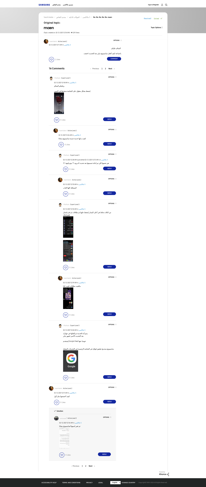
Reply (110, 119)
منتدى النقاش (56, 5)
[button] (117, 40)
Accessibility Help (49, 483)
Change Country (128, 483)
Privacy (89, 483)
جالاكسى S (67, 45)
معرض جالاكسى (68, 5)
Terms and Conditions (71, 483)
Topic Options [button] (156, 28)
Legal (100, 483)
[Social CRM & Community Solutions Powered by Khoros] (164, 474)
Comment (114, 59)
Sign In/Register (153, 5)
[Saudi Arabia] (44, 5)
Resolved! (147, 18)
